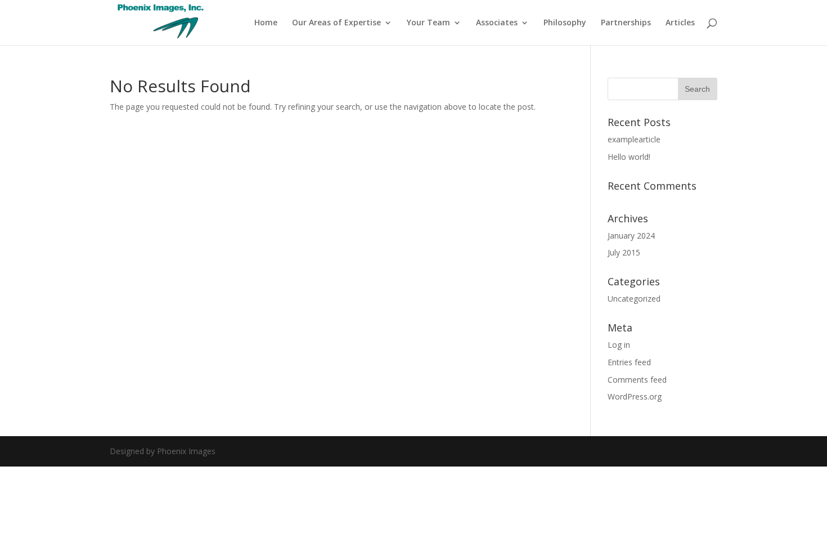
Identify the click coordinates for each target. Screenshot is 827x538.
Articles (680, 23)
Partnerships (626, 23)
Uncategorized (634, 298)
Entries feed (629, 362)
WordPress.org (635, 396)
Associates (497, 23)
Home (265, 23)
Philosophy (564, 23)
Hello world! (629, 156)
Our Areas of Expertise (336, 23)
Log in (619, 344)
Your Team (428, 23)
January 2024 (631, 235)
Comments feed (637, 379)
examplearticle (634, 139)
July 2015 (624, 252)
